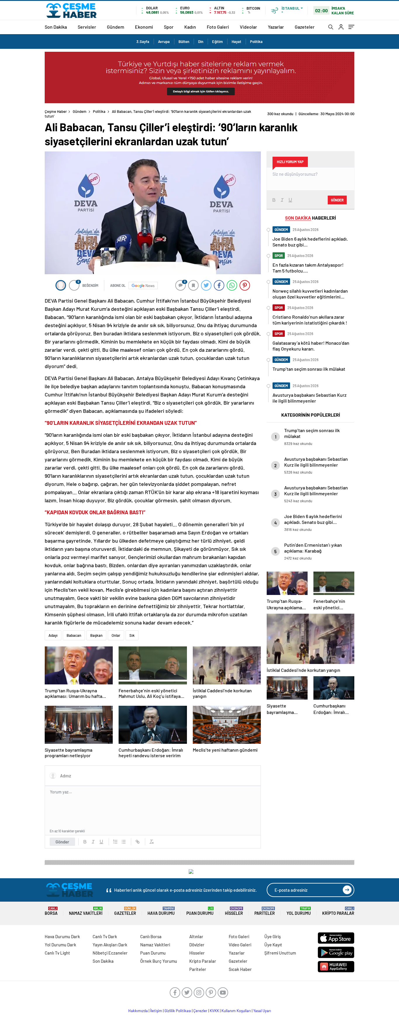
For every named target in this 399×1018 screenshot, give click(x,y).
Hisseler (234, 911)
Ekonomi (144, 27)
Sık (132, 635)
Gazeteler (305, 27)
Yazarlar (276, 27)
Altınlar (196, 936)
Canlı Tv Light (57, 952)
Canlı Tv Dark (105, 936)
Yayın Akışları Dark (110, 944)
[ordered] (115, 841)
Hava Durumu (161, 911)
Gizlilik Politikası (177, 1010)
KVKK (214, 1010)
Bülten (183, 41)
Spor (169, 27)
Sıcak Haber (240, 969)
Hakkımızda (138, 1010)
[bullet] (123, 841)
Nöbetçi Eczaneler (110, 952)
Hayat (236, 41)
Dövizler (196, 944)
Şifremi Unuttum (280, 952)
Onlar (116, 635)
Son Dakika (56, 27)
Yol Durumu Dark (60, 944)
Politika (256, 41)
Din (200, 41)
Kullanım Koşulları (236, 1010)
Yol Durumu (299, 911)
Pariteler (264, 911)
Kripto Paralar (338, 911)
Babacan (74, 635)
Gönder (62, 841)
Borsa (51, 911)
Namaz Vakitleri (86, 911)
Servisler (87, 27)
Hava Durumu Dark (62, 936)
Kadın (190, 27)
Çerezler (200, 1010)
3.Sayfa (142, 41)
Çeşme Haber (56, 111)
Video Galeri (240, 944)
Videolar (248, 27)
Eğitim (217, 41)
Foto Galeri (218, 27)
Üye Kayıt (273, 944)
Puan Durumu (200, 911)
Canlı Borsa (151, 936)
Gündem (115, 27)
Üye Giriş (272, 936)
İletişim (156, 1010)
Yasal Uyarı (262, 1010)
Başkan (96, 635)
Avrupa (164, 41)
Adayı (53, 635)
